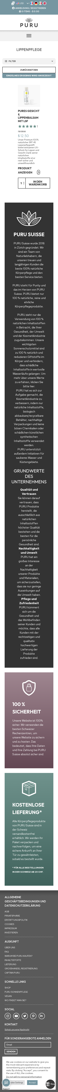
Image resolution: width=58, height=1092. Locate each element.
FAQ (7, 951)
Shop (8, 987)
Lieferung (10, 964)
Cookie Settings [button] (15, 1082)
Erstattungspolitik (16, 920)
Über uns (10, 947)
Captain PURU (12, 972)
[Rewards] (50, 1084)
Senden (10, 1051)
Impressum (11, 928)
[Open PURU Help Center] (6, 1082)
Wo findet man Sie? (15, 1000)
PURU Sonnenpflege (16, 991)
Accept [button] (32, 1082)
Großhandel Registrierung (21, 968)
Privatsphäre (12, 915)
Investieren (11, 932)
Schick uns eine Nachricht (17, 1029)
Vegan (8, 996)
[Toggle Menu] (28, 35)
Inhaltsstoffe (13, 960)
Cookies (9, 924)
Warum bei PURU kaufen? (18, 956)
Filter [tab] (12, 61)
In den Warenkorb (38, 183)
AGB (7, 911)
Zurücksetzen (29, 70)
